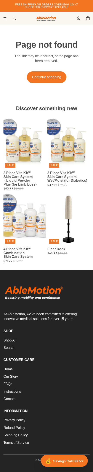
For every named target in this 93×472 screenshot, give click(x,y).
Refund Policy (14, 428)
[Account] (78, 18)
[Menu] (5, 18)
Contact (9, 399)
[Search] (14, 18)
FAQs (7, 384)
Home (8, 369)
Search (8, 348)
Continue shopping (46, 77)
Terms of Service (16, 442)
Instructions (12, 391)
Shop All (9, 340)
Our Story (10, 376)
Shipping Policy (15, 435)
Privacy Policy (14, 420)
